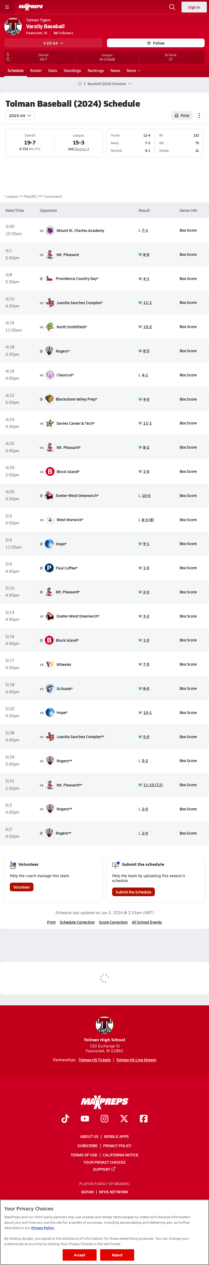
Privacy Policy (117, 1145)
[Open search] (172, 7)
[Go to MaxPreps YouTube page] (85, 1119)
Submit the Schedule (133, 892)
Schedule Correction (77, 922)
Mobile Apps (116, 1136)
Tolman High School (104, 1039)
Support (101, 1169)
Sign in (194, 7)
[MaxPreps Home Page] (80, 83)
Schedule (16, 70)
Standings (72, 70)
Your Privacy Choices (104, 1162)
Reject (117, 1254)
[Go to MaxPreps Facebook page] (143, 1119)
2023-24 (17, 115)
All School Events (147, 922)
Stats (52, 70)
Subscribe (88, 1145)
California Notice (121, 1154)
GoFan (87, 1191)
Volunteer (21, 887)
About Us (89, 1136)
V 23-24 (51, 43)
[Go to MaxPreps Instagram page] (104, 1119)
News (115, 70)
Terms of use (84, 1154)
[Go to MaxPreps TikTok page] (65, 1119)
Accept (79, 1254)
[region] (104, 1232)
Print (185, 115)
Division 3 (82, 149)
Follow (159, 43)
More (131, 70)
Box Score (188, 230)
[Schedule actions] (199, 115)
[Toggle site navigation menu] (7, 7)
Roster (36, 70)
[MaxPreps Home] (31, 7)
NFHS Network (113, 1191)
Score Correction (113, 922)
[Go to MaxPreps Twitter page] (124, 1119)
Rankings (96, 70)
